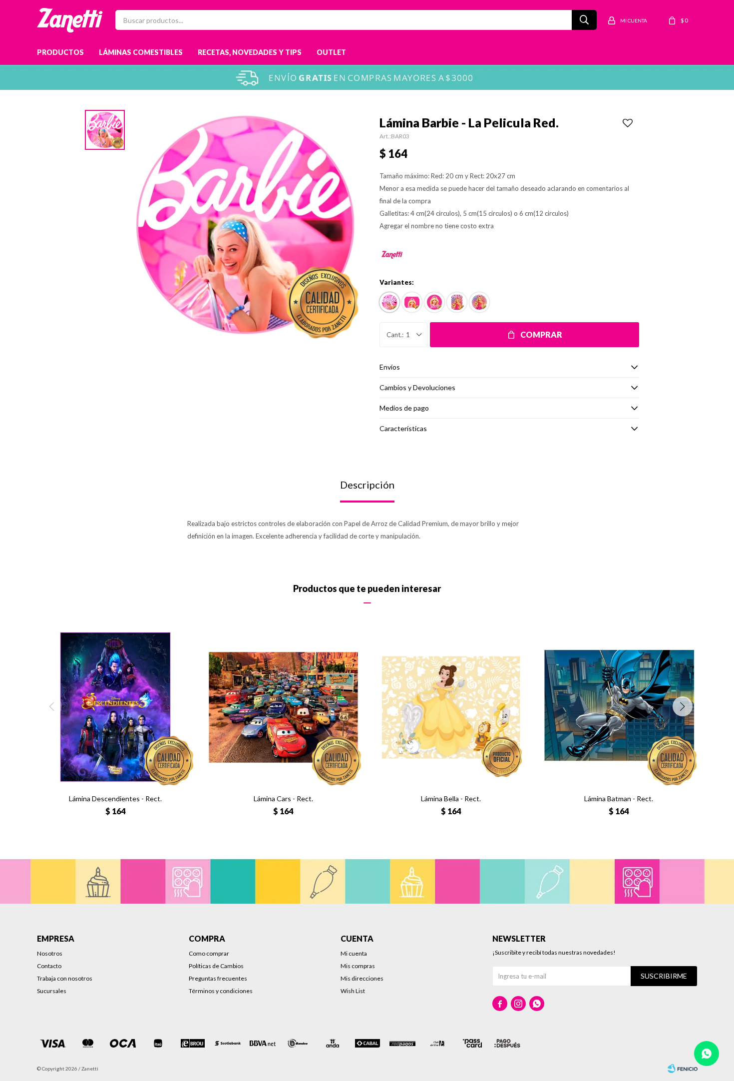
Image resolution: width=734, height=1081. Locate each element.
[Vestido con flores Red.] (479, 302)
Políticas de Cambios (216, 966)
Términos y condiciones (221, 991)
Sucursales (51, 991)
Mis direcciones (362, 978)
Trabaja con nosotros (64, 978)
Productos (60, 52)
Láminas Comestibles (141, 52)
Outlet (331, 52)
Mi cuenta (354, 953)
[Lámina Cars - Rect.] (283, 707)
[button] (683, 706)
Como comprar (209, 953)
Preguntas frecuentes (218, 978)
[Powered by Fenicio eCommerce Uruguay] (683, 1068)
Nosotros (49, 953)
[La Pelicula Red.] (389, 302)
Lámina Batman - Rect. (618, 798)
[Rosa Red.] (434, 302)
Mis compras (358, 966)
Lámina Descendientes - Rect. (115, 798)
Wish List (353, 991)
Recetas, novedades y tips (250, 52)
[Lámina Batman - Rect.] (619, 707)
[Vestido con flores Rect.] (457, 302)
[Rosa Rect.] (412, 302)
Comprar (541, 334)
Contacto (49, 966)
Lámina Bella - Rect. (451, 798)
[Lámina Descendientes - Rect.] (116, 707)
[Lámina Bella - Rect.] (451, 707)
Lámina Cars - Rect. (283, 798)
